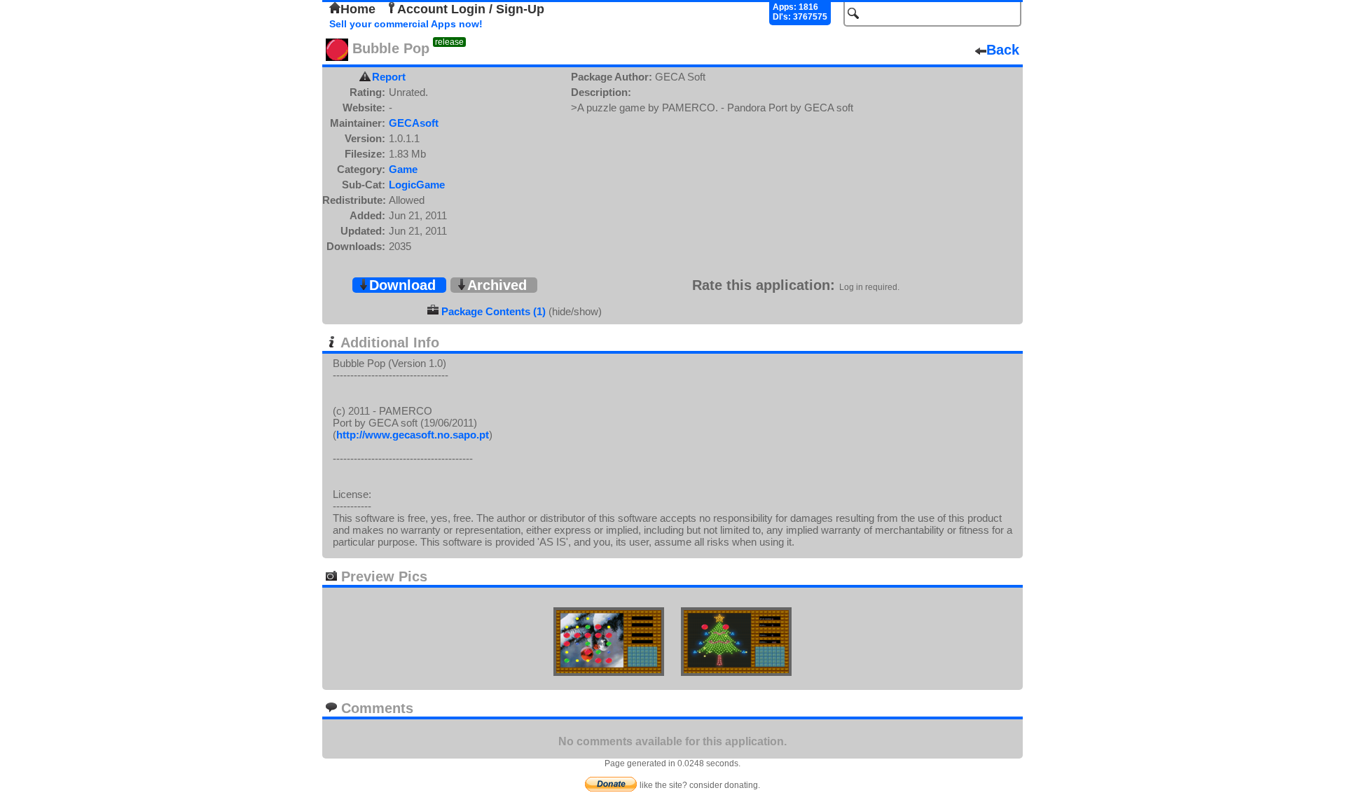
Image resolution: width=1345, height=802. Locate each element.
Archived (497, 285)
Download (402, 285)
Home (357, 9)
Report (389, 77)
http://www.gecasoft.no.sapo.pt (412, 435)
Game (403, 169)
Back (1002, 49)
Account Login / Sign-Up (470, 9)
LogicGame (417, 185)
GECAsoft (414, 123)
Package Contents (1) (493, 311)
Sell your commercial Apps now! (406, 23)
